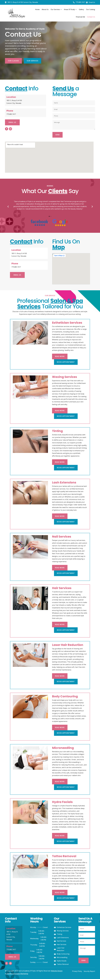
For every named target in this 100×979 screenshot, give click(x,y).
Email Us (12, 122)
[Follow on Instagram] (10, 128)
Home (37, 9)
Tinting (57, 431)
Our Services (55, 9)
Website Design (56, 971)
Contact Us (91, 17)
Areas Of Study (69, 9)
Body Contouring (65, 696)
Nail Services (61, 536)
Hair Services (61, 588)
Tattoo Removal (64, 856)
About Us (45, 9)
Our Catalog (90, 9)
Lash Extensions (64, 482)
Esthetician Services (67, 323)
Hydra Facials (62, 802)
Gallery (81, 9)
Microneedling (63, 748)
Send (57, 135)
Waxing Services (64, 377)
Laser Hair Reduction (67, 645)
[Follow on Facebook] (6, 128)
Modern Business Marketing (17, 974)
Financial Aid (80, 17)
